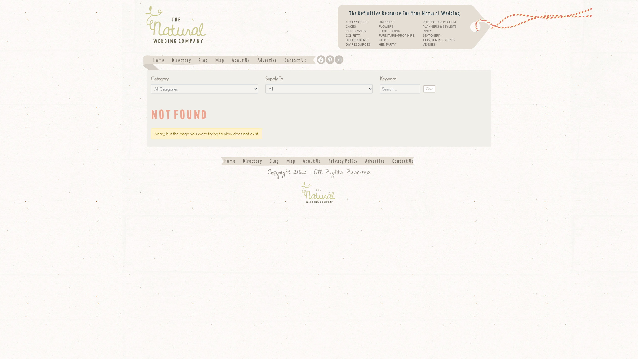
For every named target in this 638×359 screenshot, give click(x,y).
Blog (203, 60)
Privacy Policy (343, 161)
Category (160, 78)
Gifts (383, 40)
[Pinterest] (329, 59)
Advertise (267, 60)
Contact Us (295, 60)
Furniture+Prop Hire (396, 35)
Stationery (432, 35)
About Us (241, 60)
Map (219, 60)
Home (158, 60)
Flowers (386, 26)
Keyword (388, 78)
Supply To (274, 78)
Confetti (353, 35)
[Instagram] (338, 59)
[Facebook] (321, 59)
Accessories (356, 22)
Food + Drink (389, 31)
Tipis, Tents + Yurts (439, 40)
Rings (427, 31)
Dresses (386, 22)
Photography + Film (439, 22)
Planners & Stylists (440, 26)
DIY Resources (358, 44)
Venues (429, 44)
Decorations (356, 40)
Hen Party (387, 44)
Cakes (351, 26)
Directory (181, 60)
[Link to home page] (199, 24)
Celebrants (356, 31)
